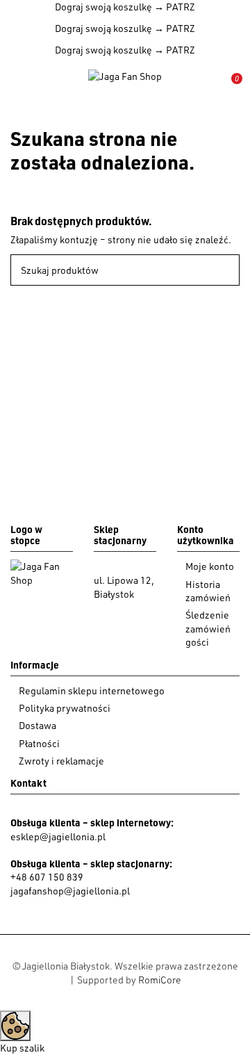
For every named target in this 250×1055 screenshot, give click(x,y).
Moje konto (209, 566)
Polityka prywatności (64, 708)
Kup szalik (22, 1048)
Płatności (39, 743)
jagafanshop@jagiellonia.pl (70, 891)
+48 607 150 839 (46, 877)
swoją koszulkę (103, 7)
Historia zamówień (208, 591)
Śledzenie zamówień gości (208, 628)
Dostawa (37, 725)
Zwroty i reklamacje (61, 761)
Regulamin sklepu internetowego (92, 690)
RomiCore (159, 980)
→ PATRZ (173, 7)
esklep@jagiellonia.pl (58, 836)
